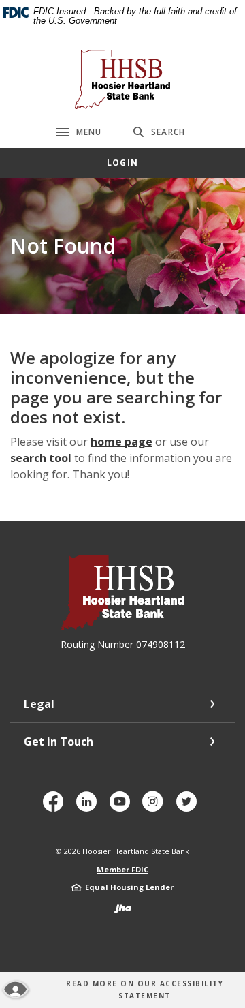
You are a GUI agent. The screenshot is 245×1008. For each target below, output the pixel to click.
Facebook (56, 806)
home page (121, 441)
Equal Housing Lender (129, 887)
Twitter (189, 806)
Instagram (155, 806)
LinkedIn (89, 806)
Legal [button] (39, 704)
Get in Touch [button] (58, 741)
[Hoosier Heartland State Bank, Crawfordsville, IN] (122, 79)
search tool (40, 457)
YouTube (122, 806)
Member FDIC (122, 869)
